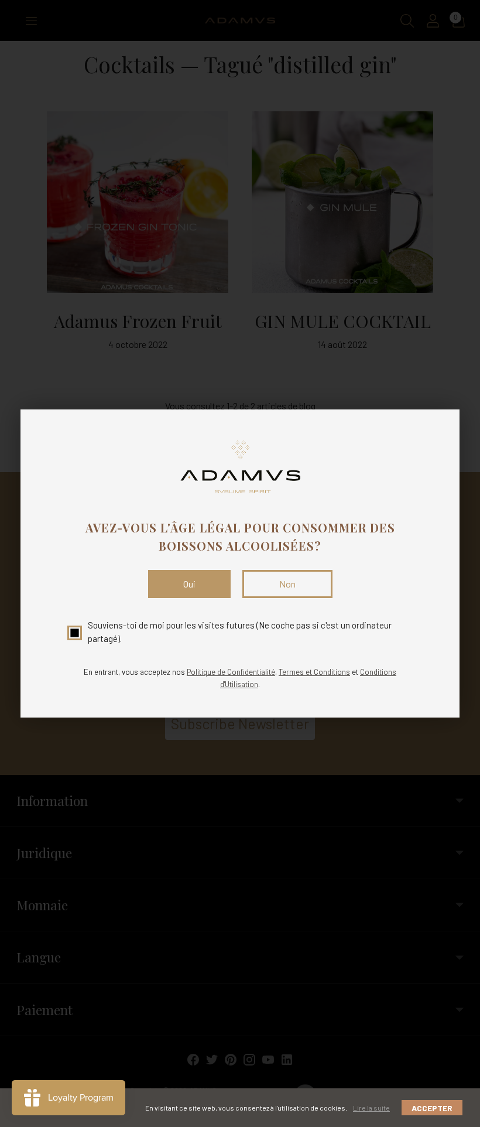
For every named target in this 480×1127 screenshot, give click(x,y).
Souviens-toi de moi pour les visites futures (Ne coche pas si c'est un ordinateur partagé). (240, 632)
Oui (189, 583)
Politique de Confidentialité (231, 672)
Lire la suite (371, 1108)
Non (287, 583)
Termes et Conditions (314, 672)
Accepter (432, 1108)
